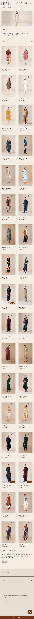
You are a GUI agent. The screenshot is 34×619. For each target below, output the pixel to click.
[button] (11, 48)
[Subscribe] (29, 601)
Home (3, 7)
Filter (3, 41)
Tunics (9, 7)
